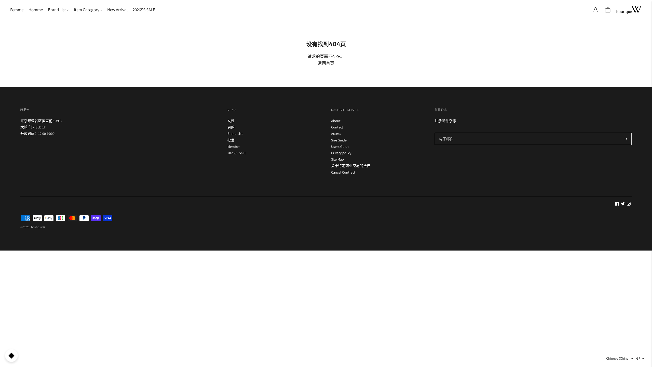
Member (233, 146)
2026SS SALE (144, 9)
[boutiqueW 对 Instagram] (629, 204)
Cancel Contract (343, 172)
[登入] (595, 10)
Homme (36, 9)
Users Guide (340, 146)
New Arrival (117, 9)
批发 (231, 140)
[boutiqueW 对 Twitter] (623, 204)
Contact (337, 127)
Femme (16, 9)
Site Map (337, 159)
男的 (231, 127)
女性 (231, 121)
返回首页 (326, 63)
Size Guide (339, 140)
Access (336, 133)
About (336, 121)
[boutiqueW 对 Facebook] (617, 204)
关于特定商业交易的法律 (350, 165)
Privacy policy (341, 153)
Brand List (235, 133)
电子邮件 (446, 133)
